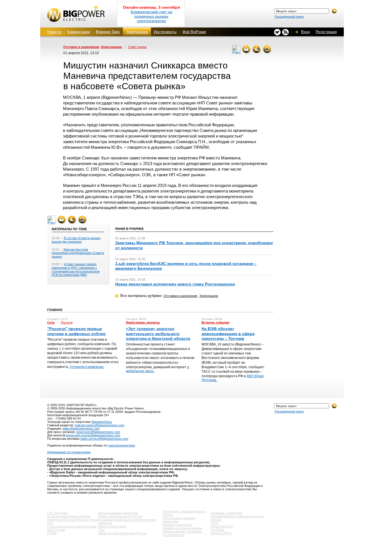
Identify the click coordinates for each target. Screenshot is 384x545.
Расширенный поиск (289, 16)
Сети (51, 322)
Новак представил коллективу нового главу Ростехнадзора (175, 284)
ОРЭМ (52, 533)
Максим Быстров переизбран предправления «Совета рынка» (78, 253)
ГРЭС (215, 523)
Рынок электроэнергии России (120, 516)
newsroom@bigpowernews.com (98, 432)
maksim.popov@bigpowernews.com (99, 425)
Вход (305, 32)
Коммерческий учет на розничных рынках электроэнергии (151, 16)
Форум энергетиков (112, 526)
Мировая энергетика (177, 524)
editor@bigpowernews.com (81, 428)
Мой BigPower (194, 32)
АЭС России (56, 530)
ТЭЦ (101, 530)
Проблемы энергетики (226, 513)
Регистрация (326, 32)
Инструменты (165, 32)
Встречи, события (215, 322)
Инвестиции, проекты (143, 322)
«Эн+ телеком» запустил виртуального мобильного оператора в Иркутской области (158, 333)
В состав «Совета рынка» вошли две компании (76, 239)
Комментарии (78, 32)
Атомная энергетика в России (68, 516)
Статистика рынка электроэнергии (71, 526)
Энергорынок (137, 32)
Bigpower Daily (108, 32)
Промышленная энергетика (182, 531)
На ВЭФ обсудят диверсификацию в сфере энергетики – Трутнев (228, 333)
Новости (54, 32)
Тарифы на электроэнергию (182, 528)
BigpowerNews (102, 421)
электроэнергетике (121, 445)
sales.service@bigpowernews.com (104, 438)
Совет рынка (137, 47)
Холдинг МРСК (221, 533)
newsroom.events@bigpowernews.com (93, 435)
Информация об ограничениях (69, 452)
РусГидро (217, 530)
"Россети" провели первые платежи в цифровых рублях (76, 331)
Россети (67, 322)
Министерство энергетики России (122, 533)
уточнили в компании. (87, 366)
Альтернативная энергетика (118, 513)
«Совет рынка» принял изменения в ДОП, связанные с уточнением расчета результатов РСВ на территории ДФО (76, 269)
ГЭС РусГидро (57, 513)
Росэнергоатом (173, 535)
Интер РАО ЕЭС (222, 526)
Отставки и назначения (81, 47)
